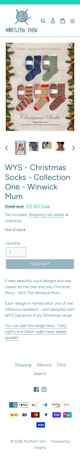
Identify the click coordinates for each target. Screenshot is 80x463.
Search (40, 373)
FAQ (61, 364)
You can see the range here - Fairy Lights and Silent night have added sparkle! (35, 331)
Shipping (23, 364)
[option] (20, 148)
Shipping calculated (46, 214)
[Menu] (72, 20)
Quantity (13, 243)
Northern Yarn (35, 441)
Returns (44, 364)
